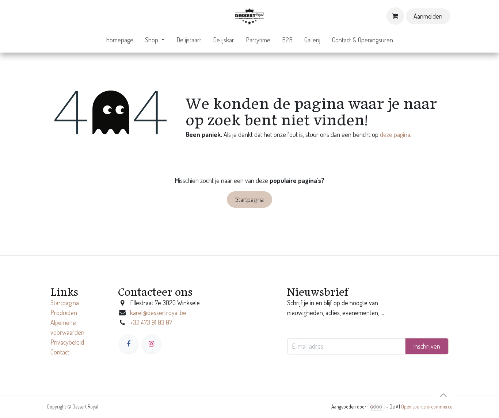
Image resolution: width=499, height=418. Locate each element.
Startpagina (249, 199)
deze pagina (395, 134)
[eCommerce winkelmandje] (395, 16)
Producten (63, 312)
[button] (443, 395)
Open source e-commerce (426, 406)
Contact (59, 352)
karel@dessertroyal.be (158, 312)
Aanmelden (428, 16)
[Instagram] (151, 343)
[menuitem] (119, 40)
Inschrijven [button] (426, 346)
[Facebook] (128, 343)
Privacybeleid (67, 342)
